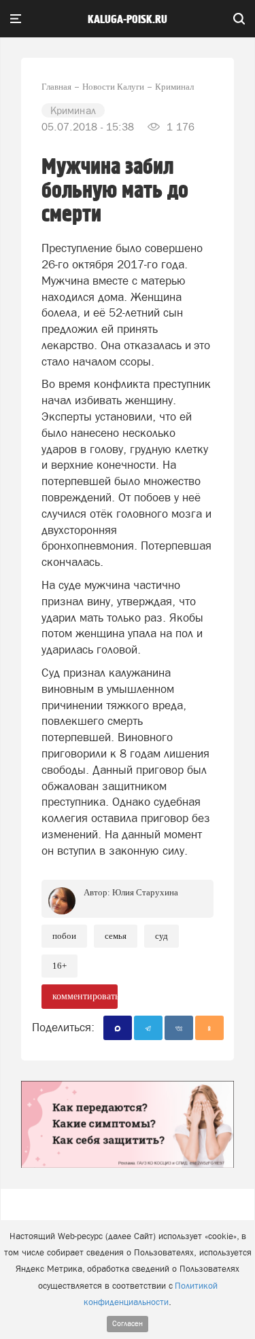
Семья (115, 936)
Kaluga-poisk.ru (127, 19)
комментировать (85, 996)
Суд (161, 936)
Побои (64, 936)
